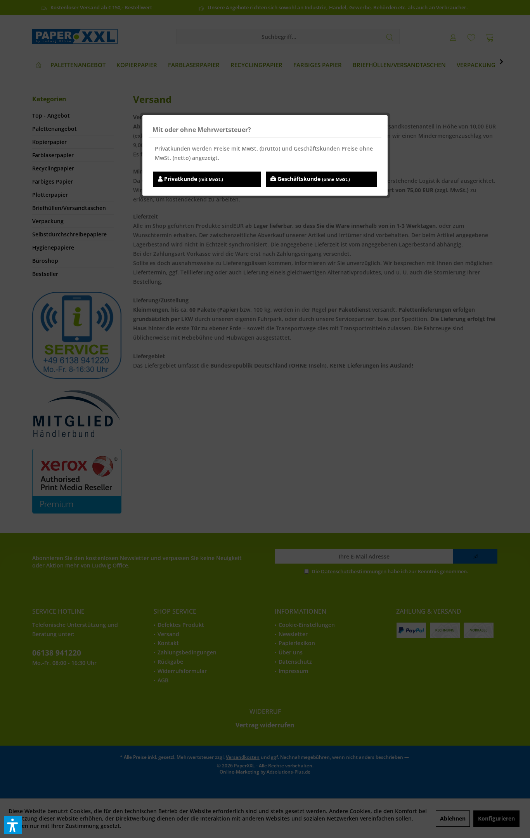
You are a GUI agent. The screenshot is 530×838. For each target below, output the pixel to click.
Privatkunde (193, 178)
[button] (13, 825)
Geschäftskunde (313, 178)
